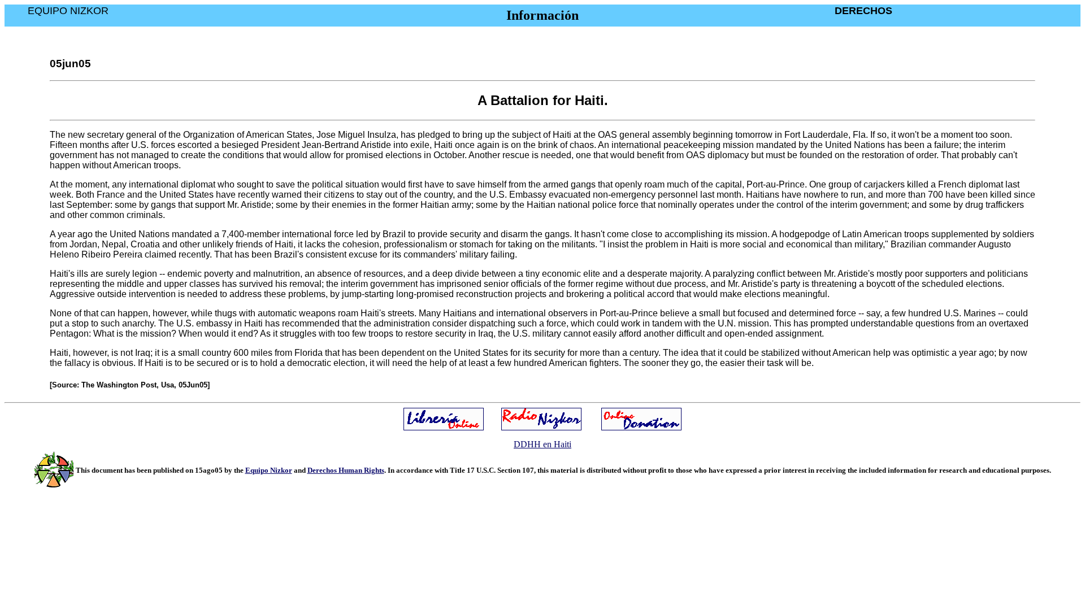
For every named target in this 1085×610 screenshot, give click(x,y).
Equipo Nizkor (268, 470)
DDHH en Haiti (542, 444)
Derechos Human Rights (345, 470)
